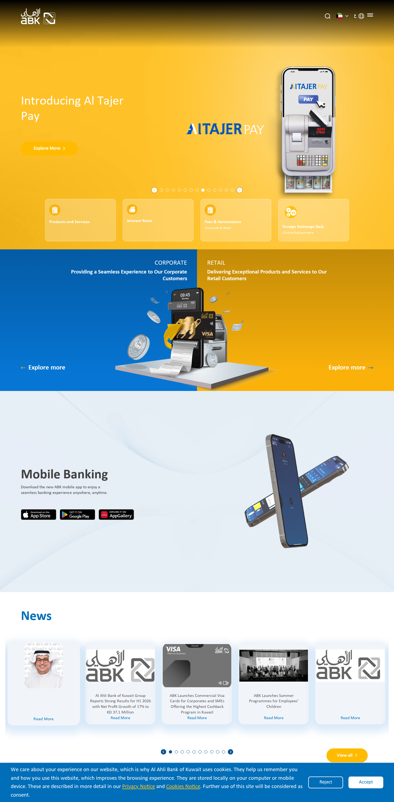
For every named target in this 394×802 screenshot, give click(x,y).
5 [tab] (185, 190)
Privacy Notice (138, 786)
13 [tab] (232, 190)
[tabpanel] (197, 124)
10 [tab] (214, 190)
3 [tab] (173, 190)
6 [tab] (191, 190)
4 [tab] (179, 190)
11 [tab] (220, 190)
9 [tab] (208, 190)
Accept (366, 782)
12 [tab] (226, 190)
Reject (325, 782)
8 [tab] (203, 190)
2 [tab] (167, 190)
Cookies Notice (183, 786)
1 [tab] (161, 190)
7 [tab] (197, 190)
